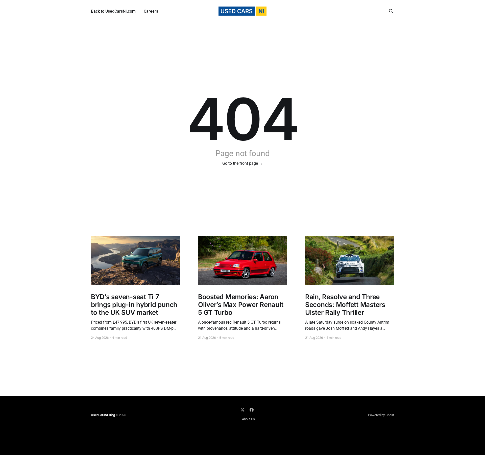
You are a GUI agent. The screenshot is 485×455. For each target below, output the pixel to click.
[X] (242, 410)
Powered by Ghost (381, 415)
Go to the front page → (242, 163)
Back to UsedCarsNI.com (113, 11)
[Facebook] (252, 410)
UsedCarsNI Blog (103, 415)
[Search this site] (391, 11)
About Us (248, 419)
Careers (151, 11)
